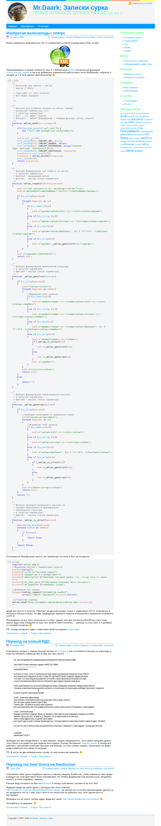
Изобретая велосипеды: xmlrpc (35, 33)
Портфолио (27, 26)
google (124, 116)
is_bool (43, 226)
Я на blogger (130, 101)
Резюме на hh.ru (132, 74)
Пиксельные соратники (136, 60)
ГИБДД (140, 128)
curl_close (23, 158)
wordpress (147, 122)
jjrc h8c (135, 116)
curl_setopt (24, 141)
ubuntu (139, 122)
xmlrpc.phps (73, 629)
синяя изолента (138, 147)
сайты (145, 144)
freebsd (145, 113)
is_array (27, 196)
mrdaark (24, 633)
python (140, 119)
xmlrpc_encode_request (135, 125)
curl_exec (38, 153)
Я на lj (127, 104)
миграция (140, 141)
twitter (131, 122)
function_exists (31, 128)
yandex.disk (125, 128)
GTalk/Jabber (131, 41)
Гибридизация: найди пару (138, 64)
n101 (128, 119)
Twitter (127, 50)
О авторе (43, 26)
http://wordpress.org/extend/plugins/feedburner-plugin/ (33, 790)
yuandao (133, 128)
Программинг (45, 633)
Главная (12, 26)
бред (124, 138)
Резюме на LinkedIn (134, 77)
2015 (122, 113)
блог (147, 134)
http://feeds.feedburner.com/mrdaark (81, 799)
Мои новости (45, 756)
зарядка (123, 141)
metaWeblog (143, 116)
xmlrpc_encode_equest (18, 72)
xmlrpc (71, 70)
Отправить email (132, 37)
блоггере (46, 783)
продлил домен (89, 743)
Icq (125, 44)
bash (133, 113)
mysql (123, 119)
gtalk (130, 116)
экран (122, 151)
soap (126, 122)
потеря (138, 144)
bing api (138, 113)
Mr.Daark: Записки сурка (70, 7)
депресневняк (134, 138)
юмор (129, 150)
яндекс (139, 150)
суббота (148, 147)
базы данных (138, 134)
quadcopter (148, 119)
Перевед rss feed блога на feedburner (40, 764)
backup (127, 113)
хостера (62, 651)
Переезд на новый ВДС (28, 641)
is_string (44, 216)
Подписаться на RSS (142, 3)
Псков (142, 131)
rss (121, 122)
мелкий (131, 141)
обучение (128, 144)
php (133, 119)
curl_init (30, 138)
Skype (127, 47)
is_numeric (38, 206)
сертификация (126, 147)
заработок (146, 138)
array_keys (31, 525)
